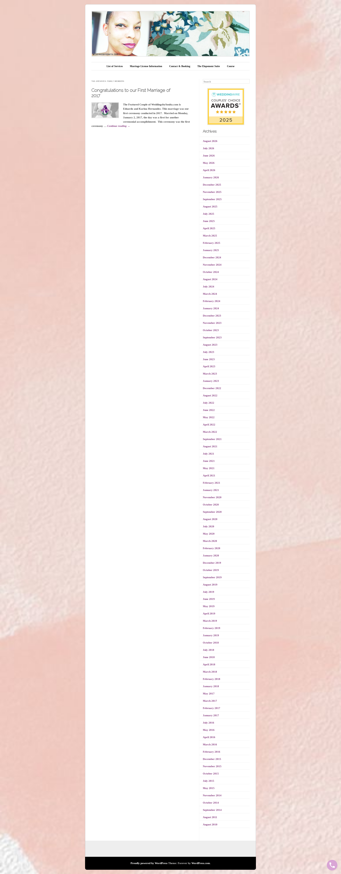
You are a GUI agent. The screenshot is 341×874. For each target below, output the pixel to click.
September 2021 (212, 439)
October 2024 (211, 272)
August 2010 (210, 824)
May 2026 (209, 162)
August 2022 (210, 395)
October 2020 (211, 504)
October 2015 (211, 773)
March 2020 (210, 541)
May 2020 (209, 533)
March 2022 (210, 431)
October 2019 (211, 570)
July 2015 (208, 780)
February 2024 (211, 301)
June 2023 (209, 359)
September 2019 (212, 577)
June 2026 (209, 155)
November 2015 (212, 766)
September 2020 (212, 511)
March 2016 (210, 744)
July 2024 (208, 286)
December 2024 (212, 257)
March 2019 (210, 620)
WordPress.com (200, 863)
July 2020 (208, 526)
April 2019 (209, 613)
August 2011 (210, 817)
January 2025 (211, 250)
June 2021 (209, 461)
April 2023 (209, 366)
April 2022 (209, 424)
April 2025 (209, 228)
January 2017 (211, 715)
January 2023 (211, 381)
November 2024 (212, 264)
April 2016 (209, 737)
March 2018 (210, 671)
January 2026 (211, 177)
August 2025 (210, 206)
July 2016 (208, 722)
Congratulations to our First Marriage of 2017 (130, 92)
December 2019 (212, 562)
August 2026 (210, 141)
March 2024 (210, 293)
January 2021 (211, 490)
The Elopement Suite (208, 66)
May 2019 (209, 606)
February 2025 (211, 242)
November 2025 (212, 192)
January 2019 (211, 635)
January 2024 (211, 308)
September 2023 (212, 337)
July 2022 (208, 402)
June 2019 (209, 599)
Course (230, 66)
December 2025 (212, 184)
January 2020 (211, 555)
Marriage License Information (146, 66)
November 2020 (212, 497)
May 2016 (209, 730)
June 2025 (209, 221)
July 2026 (208, 148)
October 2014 (211, 802)
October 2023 (211, 330)
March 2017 (210, 700)
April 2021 (209, 475)
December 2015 (212, 759)
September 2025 (212, 199)
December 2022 (212, 388)
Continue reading (118, 126)
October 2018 (211, 642)
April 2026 (209, 170)
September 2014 (212, 810)
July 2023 (208, 352)
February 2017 (211, 708)
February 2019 (211, 628)
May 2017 (209, 693)
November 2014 (212, 795)
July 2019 (208, 591)
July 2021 (208, 453)
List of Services (115, 66)
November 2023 (212, 322)
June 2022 (209, 410)
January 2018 (211, 686)
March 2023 (210, 373)
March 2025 (210, 235)
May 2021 (209, 468)
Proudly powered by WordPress (149, 863)
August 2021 (210, 446)
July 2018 (208, 649)
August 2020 (210, 519)
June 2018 (209, 657)
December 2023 (212, 315)
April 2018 (209, 664)
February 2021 (211, 482)
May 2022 (209, 417)
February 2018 (211, 679)
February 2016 (211, 751)
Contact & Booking (179, 66)
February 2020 (211, 548)
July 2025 (208, 213)
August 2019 (210, 584)
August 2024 (210, 279)
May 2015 (209, 788)
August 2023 (210, 344)
